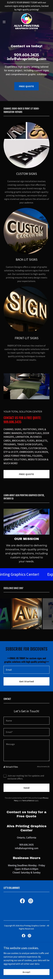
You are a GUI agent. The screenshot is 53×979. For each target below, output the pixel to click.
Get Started (26, 681)
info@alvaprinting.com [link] (26, 848)
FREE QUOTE (26, 86)
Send (26, 787)
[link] (26, 22)
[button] (5, 22)
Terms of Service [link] (28, 800)
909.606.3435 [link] (26, 844)
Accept (26, 972)
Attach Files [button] (12, 766)
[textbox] (26, 670)
